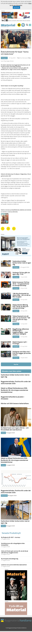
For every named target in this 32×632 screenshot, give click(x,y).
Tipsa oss (24, 20)
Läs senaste (13, 20)
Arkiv (18, 20)
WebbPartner (24, 628)
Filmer (20, 20)
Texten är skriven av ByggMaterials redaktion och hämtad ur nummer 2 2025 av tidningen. (16, 210)
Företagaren (4, 58)
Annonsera (8, 20)
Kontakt (28, 20)
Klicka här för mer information (20, 4)
